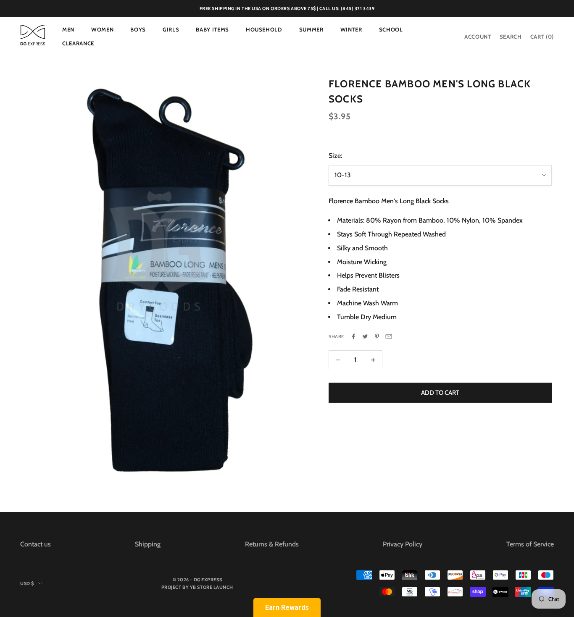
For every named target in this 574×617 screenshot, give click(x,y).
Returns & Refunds (272, 544)
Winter (351, 29)
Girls (171, 29)
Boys (138, 29)
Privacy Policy (402, 544)
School (391, 29)
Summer (311, 29)
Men (68, 29)
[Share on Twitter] (365, 336)
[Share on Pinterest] (377, 336)
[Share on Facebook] (353, 336)
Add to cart (440, 392)
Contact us (35, 544)
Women (102, 29)
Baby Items (212, 29)
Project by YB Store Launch (197, 587)
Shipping (148, 544)
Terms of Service (530, 544)
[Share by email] (388, 336)
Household (264, 29)
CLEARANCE (78, 43)
